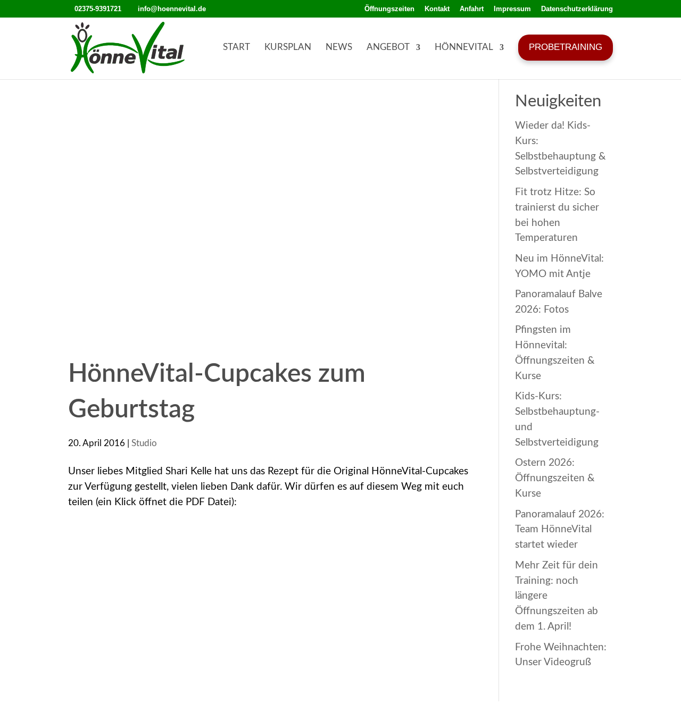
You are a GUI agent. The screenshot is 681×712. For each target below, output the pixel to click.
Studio (144, 443)
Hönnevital (464, 47)
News (339, 47)
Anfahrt (472, 9)
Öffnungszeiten (389, 9)
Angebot (388, 47)
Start (236, 47)
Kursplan (287, 47)
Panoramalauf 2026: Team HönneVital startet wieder (559, 529)
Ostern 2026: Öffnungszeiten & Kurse (555, 478)
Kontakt (437, 9)
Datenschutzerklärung (577, 9)
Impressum (512, 9)
